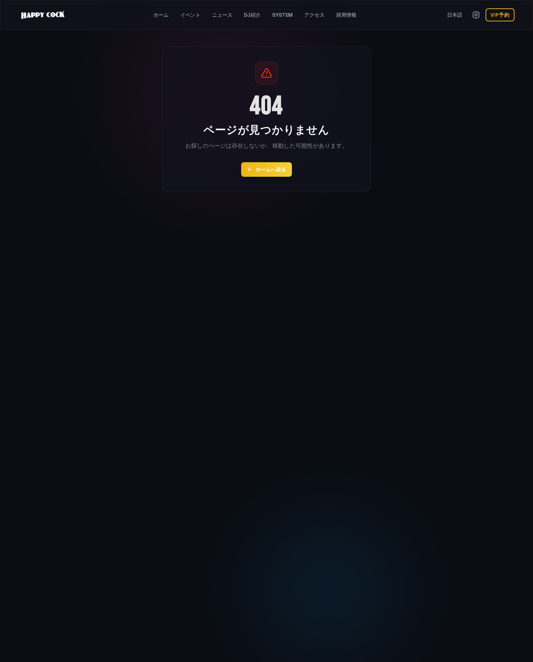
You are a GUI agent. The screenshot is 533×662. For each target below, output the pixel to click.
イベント (190, 15)
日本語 (454, 15)
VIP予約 (500, 15)
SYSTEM (282, 15)
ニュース (222, 15)
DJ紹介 (252, 15)
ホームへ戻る (271, 169)
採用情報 (346, 15)
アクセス (314, 15)
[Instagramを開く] (476, 15)
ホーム (161, 15)
